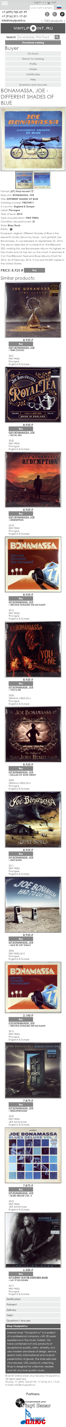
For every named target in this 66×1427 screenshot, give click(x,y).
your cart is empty (42, 7)
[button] (62, 110)
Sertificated (13, 1299)
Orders (33, 69)
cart (53, 2)
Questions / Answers (18, 1320)
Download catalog (33, 42)
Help (33, 79)
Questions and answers (33, 84)
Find (57, 37)
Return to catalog (33, 58)
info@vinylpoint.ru (14, 20)
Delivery (11, 1309)
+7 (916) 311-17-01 (14, 16)
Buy (34, 270)
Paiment (12, 1304)
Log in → (39, 2)
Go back (33, 53)
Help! (10, 1315)
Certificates (33, 74)
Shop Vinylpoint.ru (17, 1325)
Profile (33, 63)
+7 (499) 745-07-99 (14, 12)
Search (11, 37)
